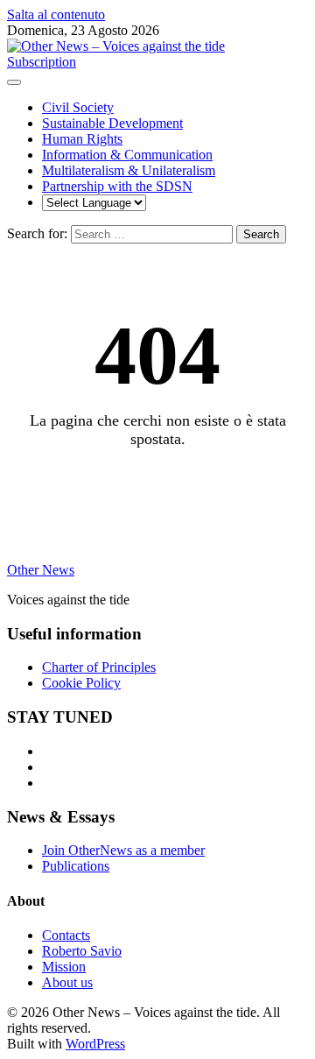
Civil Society (78, 107)
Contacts (66, 935)
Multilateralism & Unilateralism (128, 170)
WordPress (95, 1043)
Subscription (41, 61)
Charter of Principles (99, 667)
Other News (40, 569)
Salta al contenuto (56, 14)
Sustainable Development (112, 123)
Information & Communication (127, 154)
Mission (64, 966)
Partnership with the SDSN (117, 186)
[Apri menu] (14, 82)
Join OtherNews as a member (123, 850)
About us (67, 982)
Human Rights (82, 138)
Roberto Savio (82, 950)
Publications (75, 865)
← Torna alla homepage (158, 484)
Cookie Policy (81, 682)
